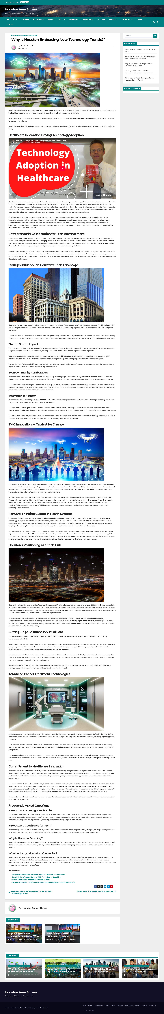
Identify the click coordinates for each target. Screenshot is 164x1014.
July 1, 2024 (130, 975)
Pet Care (101, 19)
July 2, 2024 (53, 975)
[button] (154, 22)
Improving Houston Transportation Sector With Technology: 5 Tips (31, 892)
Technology (127, 19)
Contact (11, 24)
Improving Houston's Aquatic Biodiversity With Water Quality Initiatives (61, 971)
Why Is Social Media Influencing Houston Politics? (31, 880)
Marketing (73, 19)
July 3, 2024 (14, 975)
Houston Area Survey (21, 9)
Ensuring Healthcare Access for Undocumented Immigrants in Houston (139, 971)
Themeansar (44, 1008)
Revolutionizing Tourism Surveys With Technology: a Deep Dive (36, 877)
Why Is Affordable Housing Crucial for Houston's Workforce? (100, 971)
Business (25, 19)
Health (62, 19)
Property (113, 19)
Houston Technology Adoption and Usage (24, 35)
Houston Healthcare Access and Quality (136, 966)
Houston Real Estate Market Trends (19, 966)
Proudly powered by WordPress (14, 1008)
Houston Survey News (28, 46)
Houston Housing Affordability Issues (97, 966)
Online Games (87, 19)
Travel (140, 19)
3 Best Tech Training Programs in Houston (95, 891)
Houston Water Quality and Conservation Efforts (61, 966)
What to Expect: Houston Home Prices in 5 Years (22, 970)
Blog (15, 19)
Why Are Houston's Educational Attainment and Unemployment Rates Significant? (43, 882)
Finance (51, 19)
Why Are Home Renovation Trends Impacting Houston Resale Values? (38, 874)
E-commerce (38, 19)
